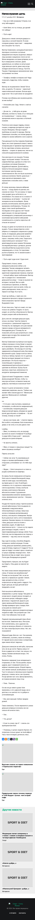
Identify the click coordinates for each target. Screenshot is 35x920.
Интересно (20, 17)
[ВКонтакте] (3, 739)
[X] (11, 739)
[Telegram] (8, 739)
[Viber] (14, 739)
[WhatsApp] (17, 739)
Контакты (22, 913)
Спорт (4, 840)
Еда (3, 769)
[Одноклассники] (6, 739)
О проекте (12, 913)
